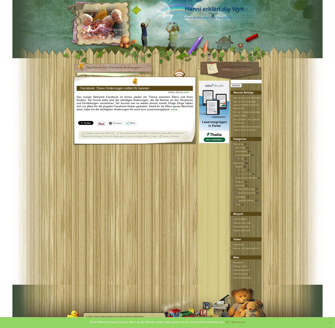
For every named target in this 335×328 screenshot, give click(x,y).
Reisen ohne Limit (241, 230)
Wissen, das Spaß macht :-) (246, 248)
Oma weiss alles (241, 226)
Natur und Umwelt (246, 189)
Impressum (238, 244)
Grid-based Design (242, 278)
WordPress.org (240, 274)
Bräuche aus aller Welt (246, 178)
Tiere (238, 204)
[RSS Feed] (179, 72)
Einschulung (241, 151)
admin (186, 92)
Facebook (178, 133)
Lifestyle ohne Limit (242, 223)
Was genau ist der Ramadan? (247, 98)
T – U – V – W (244, 174)
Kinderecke (238, 163)
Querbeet (240, 185)
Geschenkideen (243, 155)
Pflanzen (240, 182)
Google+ (154, 136)
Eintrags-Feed (240, 266)
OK (227, 322)
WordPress (139, 316)
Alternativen (130, 133)
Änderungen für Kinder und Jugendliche (155, 133)
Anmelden (238, 262)
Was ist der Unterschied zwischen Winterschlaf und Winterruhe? (245, 105)
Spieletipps (241, 197)
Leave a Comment (171, 136)
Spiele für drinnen (246, 200)
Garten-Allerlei (240, 219)
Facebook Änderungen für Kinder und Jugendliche (126, 136)
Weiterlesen (238, 322)
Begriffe (239, 166)
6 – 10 (241, 158)
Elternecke (110, 133)
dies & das (99, 133)
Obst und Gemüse (246, 193)
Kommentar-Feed (241, 270)
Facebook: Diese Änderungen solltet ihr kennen (114, 88)
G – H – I (242, 170)
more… (175, 109)
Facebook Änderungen (91, 136)
